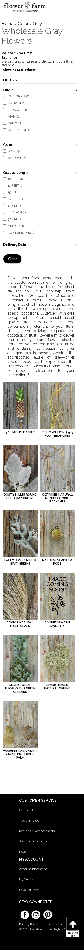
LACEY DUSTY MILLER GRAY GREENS (20, 561)
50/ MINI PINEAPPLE (20, 432)
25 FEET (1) (15, 199)
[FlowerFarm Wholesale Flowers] (24, 13)
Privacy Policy (28, 924)
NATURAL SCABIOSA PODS (57, 561)
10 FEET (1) (15, 179)
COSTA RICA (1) (18, 103)
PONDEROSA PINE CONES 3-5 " (57, 624)
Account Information (33, 869)
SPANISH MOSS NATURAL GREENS (57, 686)
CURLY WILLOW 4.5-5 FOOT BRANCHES (57, 433)
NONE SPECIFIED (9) (22, 232)
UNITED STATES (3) (21, 130)
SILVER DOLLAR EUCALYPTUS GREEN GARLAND (20, 688)
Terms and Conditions (57, 924)
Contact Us (26, 810)
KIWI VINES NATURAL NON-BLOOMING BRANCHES (57, 498)
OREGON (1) (16, 123)
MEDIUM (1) (16, 226)
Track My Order (29, 820)
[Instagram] (36, 913)
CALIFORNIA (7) (19, 96)
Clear (12, 259)
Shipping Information (34, 841)
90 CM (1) (14, 219)
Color (23, 23)
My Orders (26, 879)
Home (8, 23)
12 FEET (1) (15, 185)
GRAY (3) (14, 151)
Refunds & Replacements (37, 831)
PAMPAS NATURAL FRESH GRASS (20, 624)
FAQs (22, 852)
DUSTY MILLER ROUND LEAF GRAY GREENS (20, 496)
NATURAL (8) (17, 157)
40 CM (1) (14, 205)
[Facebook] (24, 913)
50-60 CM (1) (17, 212)
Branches (10, 58)
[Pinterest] (47, 912)
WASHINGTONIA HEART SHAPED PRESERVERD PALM (20, 754)
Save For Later (29, 890)
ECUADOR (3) (17, 109)
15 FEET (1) (15, 192)
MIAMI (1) (14, 116)
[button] (77, 8)
